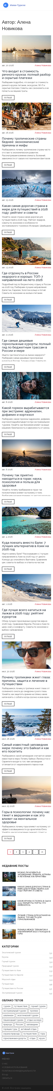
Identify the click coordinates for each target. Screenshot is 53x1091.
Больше (8, 98)
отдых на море (34, 1020)
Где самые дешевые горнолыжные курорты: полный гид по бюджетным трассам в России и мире (26, 346)
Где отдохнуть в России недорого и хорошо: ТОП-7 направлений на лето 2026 (22, 276)
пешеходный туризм (13, 1020)
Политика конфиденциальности (19, 1071)
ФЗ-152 (5, 1075)
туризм (6, 1006)
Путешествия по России (26, 988)
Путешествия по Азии (26, 970)
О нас (5, 1064)
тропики (34, 1011)
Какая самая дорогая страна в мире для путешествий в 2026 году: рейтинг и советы (25, 209)
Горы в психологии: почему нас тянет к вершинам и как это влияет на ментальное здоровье (26, 817)
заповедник (32, 1024)
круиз (42, 1038)
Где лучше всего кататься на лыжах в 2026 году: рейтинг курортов (24, 613)
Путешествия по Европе (26, 975)
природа (7, 1024)
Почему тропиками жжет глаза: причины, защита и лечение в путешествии (26, 680)
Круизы (26, 957)
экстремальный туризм (14, 1011)
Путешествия (26, 984)
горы (42, 1034)
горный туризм (38, 1006)
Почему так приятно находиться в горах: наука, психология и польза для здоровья (22, 480)
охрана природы (11, 1034)
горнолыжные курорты (14, 1038)
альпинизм (8, 1015)
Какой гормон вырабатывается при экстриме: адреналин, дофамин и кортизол (25, 411)
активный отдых (29, 1029)
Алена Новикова (43, 65)
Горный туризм (26, 961)
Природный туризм (26, 966)
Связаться (7, 1078)
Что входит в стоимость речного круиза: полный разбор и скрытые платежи (26, 74)
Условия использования (14, 1067)
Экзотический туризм (26, 953)
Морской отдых (26, 979)
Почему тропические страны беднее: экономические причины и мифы (24, 142)
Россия (19, 1024)
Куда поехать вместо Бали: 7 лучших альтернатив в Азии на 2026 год (25, 546)
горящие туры (10, 1029)
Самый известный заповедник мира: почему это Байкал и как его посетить (25, 748)
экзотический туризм (27, 1015)
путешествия (20, 1006)
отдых (33, 1038)
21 (42, 852)
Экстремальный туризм (26, 993)
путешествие (30, 1034)
